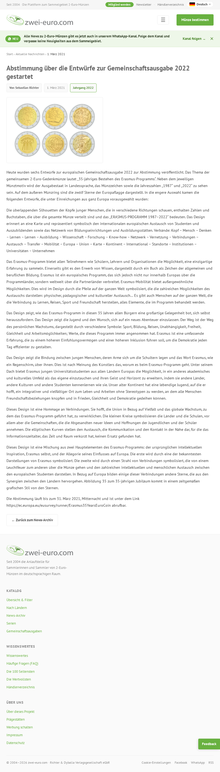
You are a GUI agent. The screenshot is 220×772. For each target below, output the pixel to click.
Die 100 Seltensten (20, 671)
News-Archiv (15, 615)
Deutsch (204, 4)
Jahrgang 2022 (83, 88)
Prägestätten (15, 719)
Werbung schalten (19, 727)
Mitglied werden (119, 4)
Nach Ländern (16, 607)
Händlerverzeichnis (170, 4)
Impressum (14, 735)
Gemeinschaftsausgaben (24, 631)
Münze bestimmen (195, 19)
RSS (211, 762)
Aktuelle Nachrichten (30, 54)
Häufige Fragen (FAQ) (22, 663)
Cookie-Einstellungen (156, 762)
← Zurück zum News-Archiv (32, 520)
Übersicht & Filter (19, 600)
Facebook (181, 762)
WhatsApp (198, 762)
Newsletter (143, 4)
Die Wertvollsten (18, 679)
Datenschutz (15, 743)
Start (9, 54)
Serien (11, 623)
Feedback (209, 744)
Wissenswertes (17, 655)
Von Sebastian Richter (24, 88)
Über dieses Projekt (20, 711)
